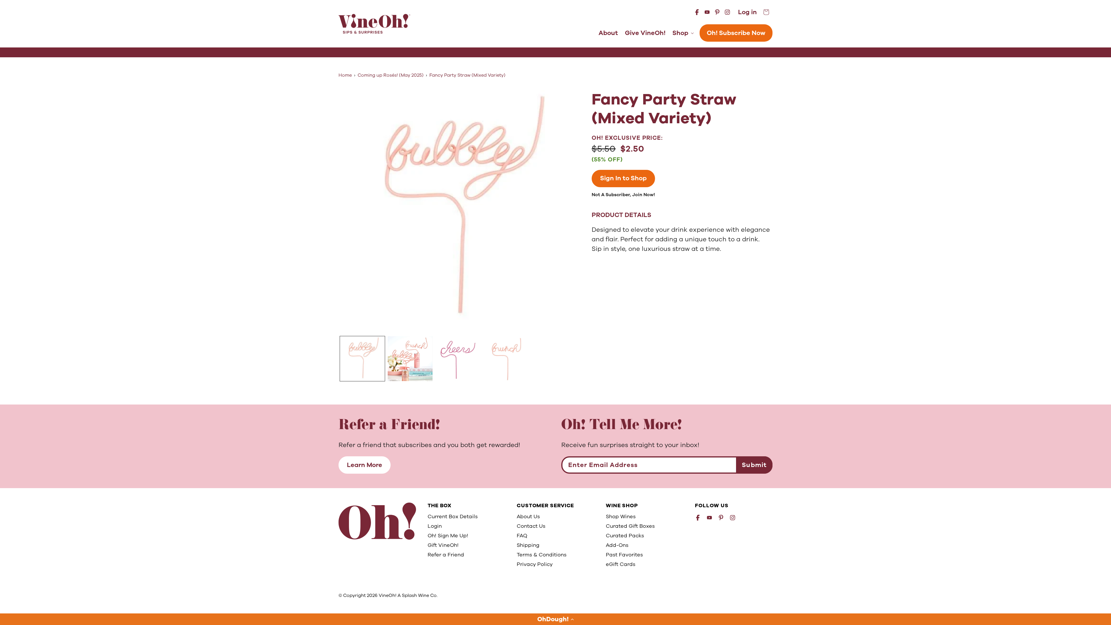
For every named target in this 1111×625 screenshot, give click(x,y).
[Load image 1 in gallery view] (362, 358)
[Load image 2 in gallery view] (410, 358)
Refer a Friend (446, 554)
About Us (528, 516)
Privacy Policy (535, 564)
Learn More (364, 465)
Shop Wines (621, 516)
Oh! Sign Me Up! (448, 535)
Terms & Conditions (541, 554)
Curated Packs (625, 535)
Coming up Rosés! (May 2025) (391, 75)
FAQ (522, 535)
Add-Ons (617, 545)
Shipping (528, 545)
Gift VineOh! (443, 545)
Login (435, 526)
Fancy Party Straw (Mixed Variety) (467, 75)
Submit (754, 465)
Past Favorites (624, 554)
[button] (555, 619)
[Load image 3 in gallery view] (457, 358)
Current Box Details (453, 516)
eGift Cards (620, 564)
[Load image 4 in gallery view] (505, 358)
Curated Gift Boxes (630, 526)
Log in (747, 12)
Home (345, 75)
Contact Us (531, 526)
